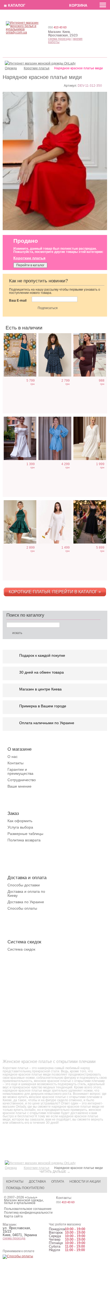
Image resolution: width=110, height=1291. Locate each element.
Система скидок (21, 949)
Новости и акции (85, 1181)
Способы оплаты (22, 908)
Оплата (57, 1181)
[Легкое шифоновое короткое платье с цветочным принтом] (54, 355)
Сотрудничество (21, 780)
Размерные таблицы (25, 833)
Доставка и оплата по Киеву (26, 893)
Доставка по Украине (25, 902)
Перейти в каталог (30, 265)
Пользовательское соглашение (28, 1209)
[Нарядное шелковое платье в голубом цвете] (54, 438)
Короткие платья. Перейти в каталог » (55, 592)
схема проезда (59, 39)
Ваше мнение (19, 786)
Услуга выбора (20, 827)
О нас (12, 756)
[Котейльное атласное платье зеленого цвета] (20, 522)
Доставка (37, 1181)
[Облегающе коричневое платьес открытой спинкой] (89, 355)
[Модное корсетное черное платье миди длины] (89, 522)
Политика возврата (24, 840)
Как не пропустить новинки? (38, 280)
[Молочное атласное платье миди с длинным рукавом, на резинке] (89, 438)
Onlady (31, 1197)
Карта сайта (13, 1216)
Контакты (15, 763)
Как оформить (19, 821)
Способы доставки (23, 885)
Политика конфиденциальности (28, 1212)
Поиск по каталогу (25, 615)
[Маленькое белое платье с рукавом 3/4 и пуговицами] (54, 522)
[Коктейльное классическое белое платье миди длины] (20, 438)
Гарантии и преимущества (20, 771)
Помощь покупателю (25, 1188)
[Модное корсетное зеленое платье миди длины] (20, 355)
